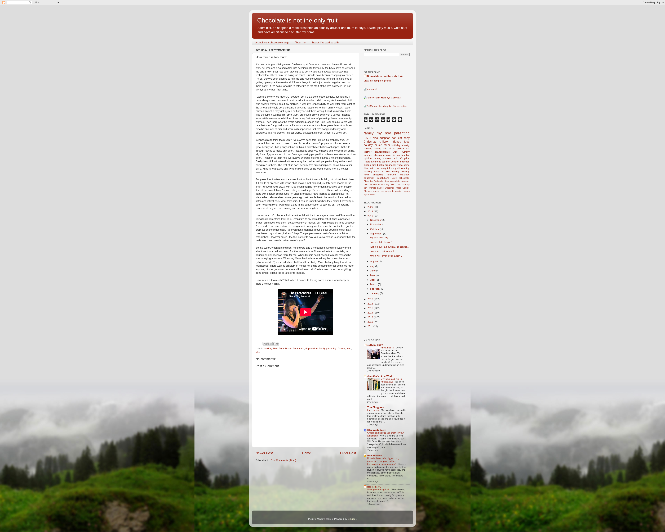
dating (395, 171)
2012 (370, 322)
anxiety (268, 348)
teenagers (386, 191)
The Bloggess (375, 407)
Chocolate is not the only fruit (297, 20)
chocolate (379, 155)
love (349, 348)
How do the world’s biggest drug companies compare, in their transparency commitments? (383, 461)
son (394, 137)
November (376, 224)
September (376, 233)
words (407, 191)
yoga (400, 165)
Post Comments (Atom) (283, 460)
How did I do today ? (381, 242)
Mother (367, 152)
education (369, 178)
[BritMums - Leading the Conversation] (385, 106)
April (373, 280)
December (376, 220)
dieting (367, 165)
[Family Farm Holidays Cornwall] (382, 97)
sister (366, 184)
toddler (386, 161)
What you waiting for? (378, 489)
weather (373, 184)
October (375, 229)
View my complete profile (377, 80)
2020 (370, 207)
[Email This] (264, 343)
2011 (370, 326)
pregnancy (390, 165)
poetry (376, 191)
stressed (405, 161)
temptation (397, 191)
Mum (258, 352)
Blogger (352, 519)
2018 (370, 216)
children (384, 141)
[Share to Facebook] (274, 343)
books (380, 165)
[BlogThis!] (267, 343)
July (372, 266)
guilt (397, 168)
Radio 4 (379, 171)
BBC (393, 184)
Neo (375, 137)
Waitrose (405, 174)
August (374, 261)
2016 (370, 303)
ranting (377, 158)
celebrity (396, 181)
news (366, 174)
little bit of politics (394, 148)
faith (404, 184)
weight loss (387, 168)
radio (395, 158)
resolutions (383, 178)
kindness (376, 161)
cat (400, 137)
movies (387, 158)
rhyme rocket (369, 194)
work (395, 152)
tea (408, 148)
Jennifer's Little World (380, 376)
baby (407, 137)
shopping (378, 174)
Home (306, 453)
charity (406, 145)
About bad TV (388, 347)
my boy (384, 133)
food (407, 141)
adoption (385, 137)
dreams (388, 181)
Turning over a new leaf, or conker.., (389, 246)
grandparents (382, 152)
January (375, 293)
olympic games (376, 188)
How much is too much (382, 251)
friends (341, 348)
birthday (396, 145)
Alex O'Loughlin (401, 178)
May (373, 275)
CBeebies (368, 181)
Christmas (370, 141)
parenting (402, 133)
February (375, 289)
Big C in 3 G (374, 486)
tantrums (391, 174)
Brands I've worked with (325, 42)
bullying (368, 171)
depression (311, 348)
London (395, 161)
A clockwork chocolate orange (272, 42)
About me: (300, 42)
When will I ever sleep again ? (386, 255)
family (369, 133)
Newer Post (264, 453)
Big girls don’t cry (379, 237)
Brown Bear (291, 348)
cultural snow (375, 345)
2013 (370, 317)
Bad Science (374, 455)
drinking (405, 171)
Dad (376, 181)
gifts (374, 165)
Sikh (388, 171)
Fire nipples (373, 410)
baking (377, 148)
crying (381, 181)
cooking (368, 148)
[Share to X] (271, 343)
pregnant (405, 181)
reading (405, 168)
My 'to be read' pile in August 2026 (391, 380)
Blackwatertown (376, 430)
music (378, 145)
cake (388, 155)
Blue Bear (278, 348)
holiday (368, 145)
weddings (389, 188)
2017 (370, 299)
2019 (370, 211)
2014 (370, 312)
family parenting (327, 348)
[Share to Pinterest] (277, 343)
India (380, 184)
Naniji (386, 184)
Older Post (348, 453)
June (373, 270)
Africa (398, 188)
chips (398, 184)
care (301, 348)
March (374, 284)
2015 (370, 308)
